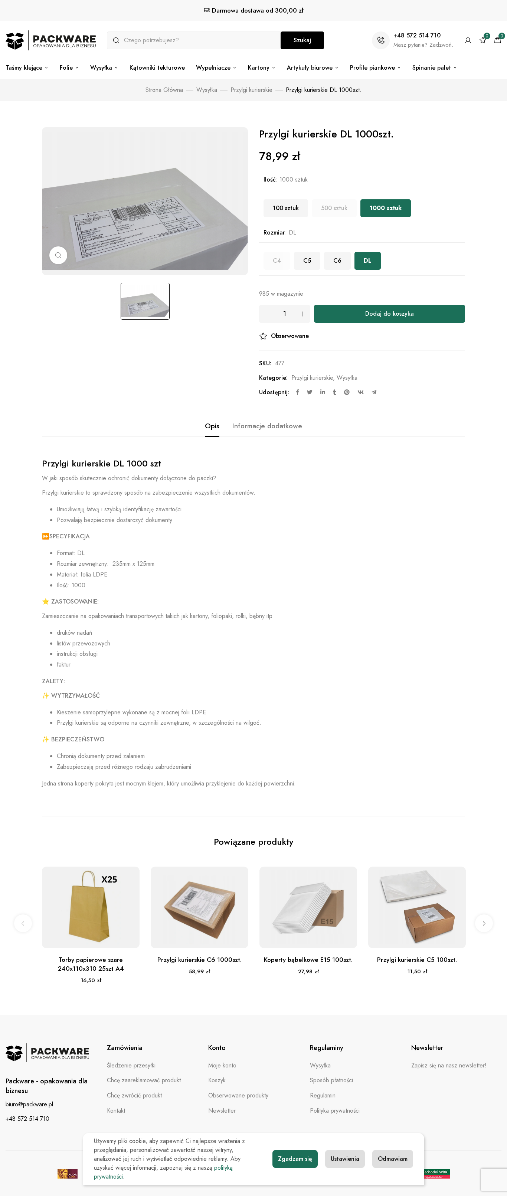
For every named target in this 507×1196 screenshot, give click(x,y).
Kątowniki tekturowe (157, 67)
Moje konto (222, 1065)
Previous (23, 923)
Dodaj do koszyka (389, 313)
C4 (277, 260)
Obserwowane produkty (238, 1095)
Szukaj (302, 40)
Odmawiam (393, 1159)
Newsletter (222, 1110)
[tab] (212, 426)
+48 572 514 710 (417, 35)
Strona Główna (164, 90)
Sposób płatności (331, 1080)
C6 (337, 260)
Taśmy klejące (24, 67)
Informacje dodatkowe (267, 426)
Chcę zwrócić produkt (134, 1095)
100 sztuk (286, 208)
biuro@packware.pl (29, 1104)
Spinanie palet (431, 67)
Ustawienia (345, 1159)
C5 (307, 260)
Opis (212, 426)
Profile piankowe (372, 67)
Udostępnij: (274, 392)
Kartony (258, 67)
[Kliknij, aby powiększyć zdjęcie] (58, 255)
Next (484, 923)
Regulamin (323, 1095)
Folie (66, 67)
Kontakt (116, 1110)
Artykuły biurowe (310, 67)
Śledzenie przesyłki (131, 1065)
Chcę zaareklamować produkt (144, 1080)
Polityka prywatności (335, 1110)
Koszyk (217, 1080)
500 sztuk (334, 208)
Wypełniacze (213, 67)
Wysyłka (101, 67)
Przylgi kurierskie (251, 90)
